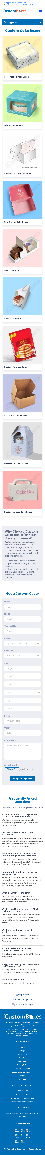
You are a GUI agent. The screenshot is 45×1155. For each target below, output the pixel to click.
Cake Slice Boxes (12, 318)
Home (22, 1047)
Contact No (10, 626)
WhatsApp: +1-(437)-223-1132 (22, 1098)
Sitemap (22, 1079)
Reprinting (23, 1075)
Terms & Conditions (22, 1068)
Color (7, 728)
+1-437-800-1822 (22, 1095)
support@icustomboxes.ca (22, 1101)
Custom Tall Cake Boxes (16, 463)
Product (8, 716)
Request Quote (22, 778)
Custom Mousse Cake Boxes (18, 512)
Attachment (10, 765)
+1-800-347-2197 (22, 1091)
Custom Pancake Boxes (15, 367)
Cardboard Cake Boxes (15, 415)
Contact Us (22, 1054)
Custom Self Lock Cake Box (17, 173)
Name (7, 602)
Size (6, 663)
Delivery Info (22, 1061)
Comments (10, 741)
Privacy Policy (22, 1065)
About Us (22, 1058)
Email (7, 614)
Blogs (22, 1051)
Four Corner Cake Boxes (16, 222)
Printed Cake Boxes (13, 125)
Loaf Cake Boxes (12, 270)
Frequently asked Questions (22, 1072)
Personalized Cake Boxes (16, 77)
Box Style (8, 651)
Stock (7, 639)
